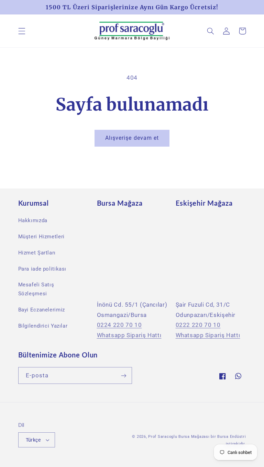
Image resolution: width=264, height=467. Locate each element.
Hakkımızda (32, 220)
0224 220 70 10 (119, 324)
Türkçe (33, 440)
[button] (22, 31)
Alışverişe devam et (132, 138)
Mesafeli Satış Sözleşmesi (36, 289)
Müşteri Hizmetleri (41, 237)
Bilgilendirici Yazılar (43, 326)
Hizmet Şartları (37, 253)
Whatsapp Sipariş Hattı (129, 335)
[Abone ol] (124, 375)
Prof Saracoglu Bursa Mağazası (178, 436)
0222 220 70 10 (198, 324)
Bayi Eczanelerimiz (41, 310)
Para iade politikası (42, 269)
